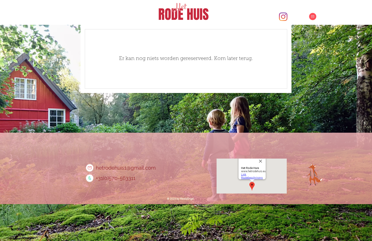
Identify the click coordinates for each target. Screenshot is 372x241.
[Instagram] (283, 17)
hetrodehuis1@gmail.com (126, 168)
